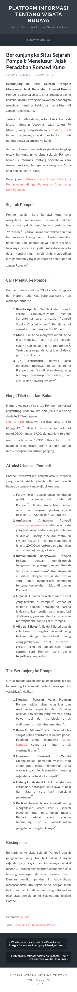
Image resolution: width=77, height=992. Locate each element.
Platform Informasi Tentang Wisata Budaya (38, 14)
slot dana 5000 (59, 130)
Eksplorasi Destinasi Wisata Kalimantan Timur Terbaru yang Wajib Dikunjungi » (39, 957)
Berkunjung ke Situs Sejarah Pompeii (35, 924)
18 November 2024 (19, 74)
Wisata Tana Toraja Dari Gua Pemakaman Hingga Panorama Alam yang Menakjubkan (38, 184)
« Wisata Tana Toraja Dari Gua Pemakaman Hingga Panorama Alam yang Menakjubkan (35, 944)
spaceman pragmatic (30, 525)
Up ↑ (40, 983)
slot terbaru (15, 421)
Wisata (25, 916)
